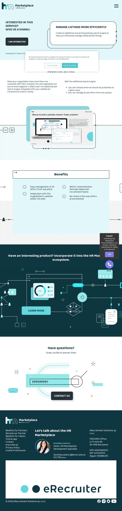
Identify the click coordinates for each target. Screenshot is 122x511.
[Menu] (116, 6)
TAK (109, 254)
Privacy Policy (13, 448)
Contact (10, 442)
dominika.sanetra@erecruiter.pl (69, 455)
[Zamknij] (119, 233)
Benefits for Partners (16, 431)
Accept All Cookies (70, 65)
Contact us (62, 396)
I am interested (17, 42)
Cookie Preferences (15, 450)
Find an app (11, 439)
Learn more (36, 311)
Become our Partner (16, 433)
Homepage (9, 53)
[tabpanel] (61, 127)
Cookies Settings (52, 65)
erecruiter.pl (12, 445)
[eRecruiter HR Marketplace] (17, 5)
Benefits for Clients (15, 436)
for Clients (18, 53)
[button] (109, 264)
